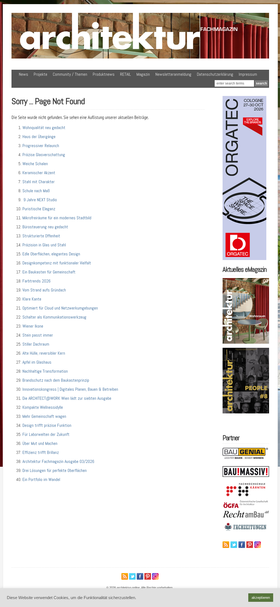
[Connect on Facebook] (241, 544)
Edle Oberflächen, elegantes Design (51, 254)
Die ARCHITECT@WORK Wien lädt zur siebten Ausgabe (66, 398)
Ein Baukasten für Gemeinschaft (48, 272)
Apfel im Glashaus (36, 362)
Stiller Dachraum (35, 344)
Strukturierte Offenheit (41, 236)
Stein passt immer (37, 335)
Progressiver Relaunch (40, 145)
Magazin (143, 74)
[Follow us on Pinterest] (249, 544)
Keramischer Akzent (38, 173)
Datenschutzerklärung (215, 74)
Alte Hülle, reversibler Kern (43, 353)
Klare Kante (31, 299)
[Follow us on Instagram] (257, 544)
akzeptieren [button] (261, 598)
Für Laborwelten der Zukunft (45, 434)
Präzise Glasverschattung (43, 154)
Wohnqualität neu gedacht (43, 127)
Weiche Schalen (35, 164)
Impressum (248, 74)
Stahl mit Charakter (38, 182)
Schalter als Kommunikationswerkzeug (54, 317)
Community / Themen (70, 74)
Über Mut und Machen (39, 443)
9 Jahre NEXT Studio (39, 200)
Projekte (40, 74)
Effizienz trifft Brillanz (40, 452)
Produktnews (104, 74)
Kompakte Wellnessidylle (42, 407)
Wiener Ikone (32, 326)
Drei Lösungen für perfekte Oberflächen (54, 470)
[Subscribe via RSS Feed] (226, 544)
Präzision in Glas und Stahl (44, 245)
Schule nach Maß (36, 191)
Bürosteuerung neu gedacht (45, 227)
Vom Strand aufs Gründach (44, 290)
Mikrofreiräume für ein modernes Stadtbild (56, 218)
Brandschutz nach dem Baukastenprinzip (55, 380)
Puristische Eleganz (38, 209)
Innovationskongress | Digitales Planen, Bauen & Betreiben (70, 389)
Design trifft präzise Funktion (46, 425)
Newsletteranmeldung (173, 74)
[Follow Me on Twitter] (234, 544)
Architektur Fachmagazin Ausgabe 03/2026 (58, 461)
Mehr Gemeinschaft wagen (44, 416)
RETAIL (125, 74)
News (23, 74)
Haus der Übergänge (39, 136)
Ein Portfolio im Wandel (41, 479)
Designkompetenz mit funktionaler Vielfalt (56, 263)
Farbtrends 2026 (36, 281)
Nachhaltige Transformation (45, 371)
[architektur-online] (140, 57)
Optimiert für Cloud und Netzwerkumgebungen (60, 308)
